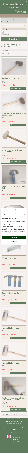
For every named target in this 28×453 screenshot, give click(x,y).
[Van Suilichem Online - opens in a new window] (20, 210)
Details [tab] (23, 214)
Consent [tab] (5, 214)
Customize (14, 241)
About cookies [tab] (14, 214)
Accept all (14, 237)
